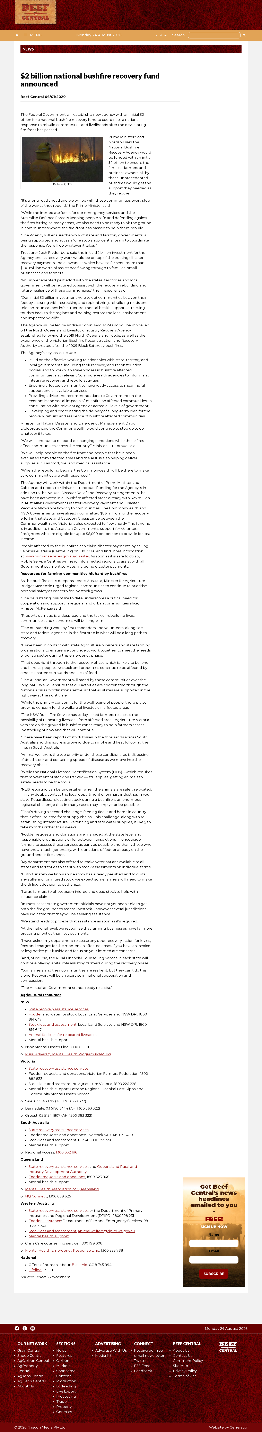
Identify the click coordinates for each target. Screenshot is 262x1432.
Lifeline (35, 1270)
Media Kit (103, 1355)
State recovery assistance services (59, 1009)
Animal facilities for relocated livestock (63, 1035)
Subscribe (213, 1274)
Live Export (66, 1391)
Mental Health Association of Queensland (62, 1189)
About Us (25, 1386)
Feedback (143, 1371)
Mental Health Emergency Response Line (62, 1250)
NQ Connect (36, 1196)
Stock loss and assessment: (53, 1024)
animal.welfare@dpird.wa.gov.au (106, 1231)
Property (64, 1407)
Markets (63, 1366)
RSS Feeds (143, 1366)
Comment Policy (188, 1361)
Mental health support (49, 1236)
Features (64, 1355)
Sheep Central (30, 1355)
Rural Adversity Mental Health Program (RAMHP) (68, 1054)
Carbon (62, 1361)
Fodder (35, 1014)
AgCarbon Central (33, 1361)
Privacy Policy (185, 1371)
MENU (35, 35)
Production (66, 1381)
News (61, 1350)
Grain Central (28, 1350)
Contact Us (183, 1355)
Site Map (180, 1366)
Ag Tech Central (31, 1381)
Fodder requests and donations (57, 1177)
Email (214, 1251)
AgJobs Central (30, 1376)
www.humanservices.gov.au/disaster (57, 556)
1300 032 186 (66, 1152)
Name (214, 1234)
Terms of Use (185, 1376)
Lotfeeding (66, 1386)
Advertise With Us (111, 1350)
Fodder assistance (45, 1221)
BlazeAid (79, 1265)
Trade (61, 1401)
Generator (239, 1427)
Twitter (140, 1361)
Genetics (64, 1412)
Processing (66, 1396)
